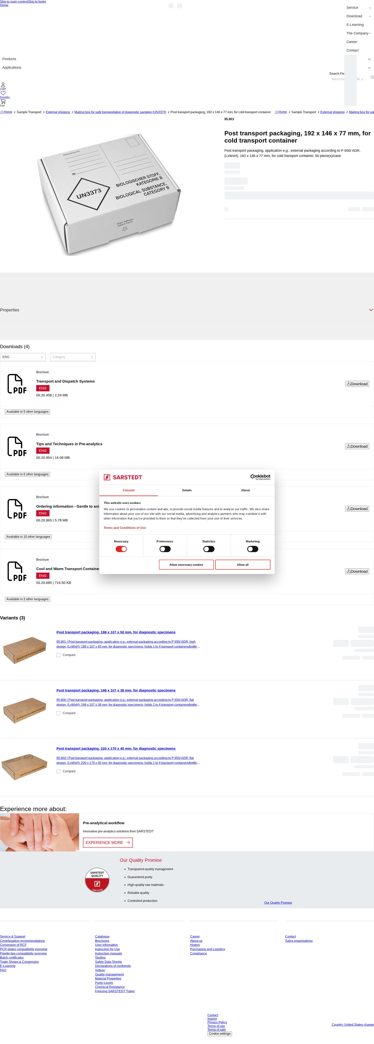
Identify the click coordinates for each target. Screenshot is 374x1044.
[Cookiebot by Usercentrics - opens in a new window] (253, 477)
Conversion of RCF (13, 945)
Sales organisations (299, 940)
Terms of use (216, 1026)
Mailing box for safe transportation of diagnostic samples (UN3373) (120, 112)
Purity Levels (104, 982)
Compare (69, 655)
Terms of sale (216, 1029)
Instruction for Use (107, 949)
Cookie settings (219, 1033)
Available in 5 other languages (27, 411)
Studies (100, 957)
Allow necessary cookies (186, 564)
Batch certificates (12, 957)
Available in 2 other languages (27, 599)
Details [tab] (187, 490)
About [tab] (245, 490)
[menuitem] (359, 8)
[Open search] (372, 77)
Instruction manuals (108, 953)
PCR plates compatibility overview (23, 949)
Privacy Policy (217, 1022)
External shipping (58, 112)
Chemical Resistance (110, 987)
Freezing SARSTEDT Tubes (115, 991)
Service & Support (12, 936)
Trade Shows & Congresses (19, 961)
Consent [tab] (128, 490)
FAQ (3, 970)
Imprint (212, 1018)
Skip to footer (37, 1)
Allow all (243, 564)
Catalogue (102, 936)
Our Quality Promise (278, 902)
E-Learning (7, 966)
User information (106, 945)
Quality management (109, 974)
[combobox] (22, 357)
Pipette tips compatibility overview (23, 953)
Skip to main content (14, 1)
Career (195, 936)
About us (196, 940)
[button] (3, 86)
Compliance (198, 953)
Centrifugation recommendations (22, 940)
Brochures (102, 940)
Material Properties (108, 978)
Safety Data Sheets (108, 961)
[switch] (165, 549)
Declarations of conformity (113, 966)
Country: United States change (353, 1024)
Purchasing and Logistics (207, 949)
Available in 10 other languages (28, 536)
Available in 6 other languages (27, 474)
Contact (290, 936)
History (195, 945)
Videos (100, 970)
